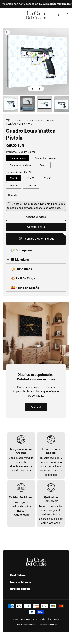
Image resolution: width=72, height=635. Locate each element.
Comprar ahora (36, 226)
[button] (4, 15)
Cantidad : (14, 195)
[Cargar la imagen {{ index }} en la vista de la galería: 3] (44, 104)
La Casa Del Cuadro (28, 619)
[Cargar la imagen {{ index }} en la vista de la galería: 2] (27, 104)
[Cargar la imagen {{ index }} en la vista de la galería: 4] (61, 104)
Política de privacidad (26, 625)
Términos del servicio (48, 625)
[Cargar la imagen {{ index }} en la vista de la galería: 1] (10, 104)
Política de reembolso (49, 619)
